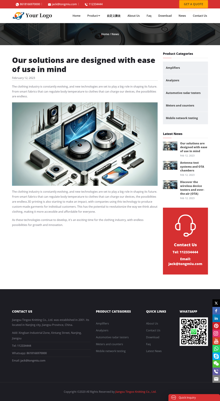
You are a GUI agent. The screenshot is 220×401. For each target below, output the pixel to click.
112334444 (96, 4)
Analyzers (172, 80)
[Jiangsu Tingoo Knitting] (32, 15)
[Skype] (216, 356)
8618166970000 (30, 4)
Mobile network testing (182, 118)
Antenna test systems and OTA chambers (192, 166)
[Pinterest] (216, 326)
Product (92, 16)
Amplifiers (173, 68)
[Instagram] (216, 333)
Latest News (154, 351)
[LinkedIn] (216, 318)
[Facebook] (216, 310)
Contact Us (200, 16)
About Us (134, 16)
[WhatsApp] (216, 348)
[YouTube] (216, 341)
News (182, 16)
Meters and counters (180, 105)
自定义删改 (114, 16)
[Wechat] (216, 364)
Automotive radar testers (183, 93)
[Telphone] (216, 371)
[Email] (216, 379)
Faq (149, 16)
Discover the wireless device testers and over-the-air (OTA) (192, 187)
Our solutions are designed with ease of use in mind (193, 147)
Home (76, 16)
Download (165, 16)
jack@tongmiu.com (64, 4)
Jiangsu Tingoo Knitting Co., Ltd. (135, 392)
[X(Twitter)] (216, 303)
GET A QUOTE (193, 4)
